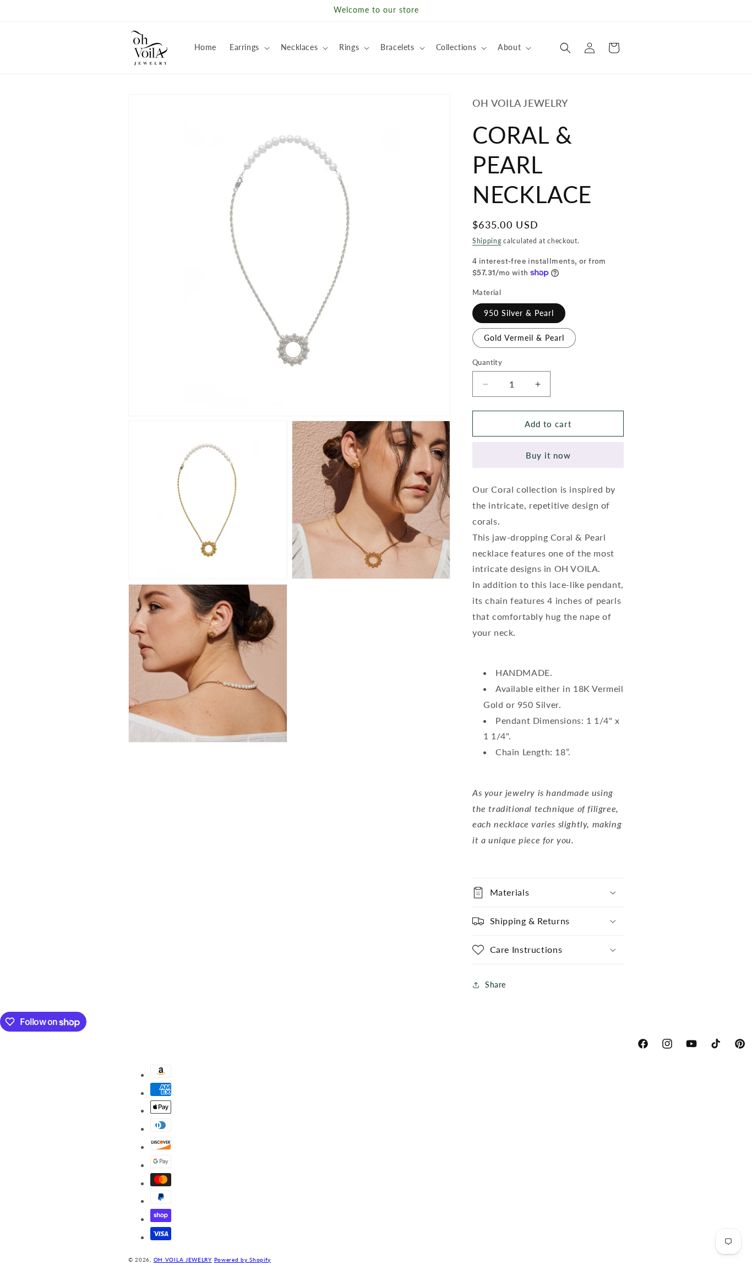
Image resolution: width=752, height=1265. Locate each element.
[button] (248, 47)
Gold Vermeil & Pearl (524, 337)
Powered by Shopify (242, 1259)
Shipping (487, 241)
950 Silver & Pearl (519, 313)
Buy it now (548, 455)
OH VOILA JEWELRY (183, 1259)
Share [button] (495, 984)
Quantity (487, 362)
